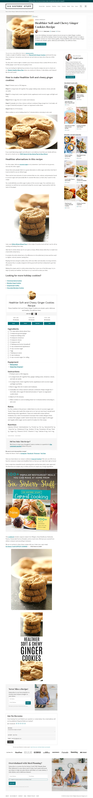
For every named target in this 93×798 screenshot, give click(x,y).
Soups (76, 6)
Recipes (13, 11)
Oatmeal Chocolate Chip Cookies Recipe (70, 127)
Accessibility (13, 796)
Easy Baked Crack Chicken (81, 155)
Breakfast (54, 6)
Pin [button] (49, 323)
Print (25, 323)
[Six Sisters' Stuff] (19, 6)
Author (10, 735)
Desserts (64, 6)
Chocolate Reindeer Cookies (15, 288)
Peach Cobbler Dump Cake (68, 155)
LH (86, 796)
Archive (9, 11)
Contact (20, 796)
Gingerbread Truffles (13, 285)
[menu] (85, 6)
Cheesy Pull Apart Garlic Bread (81, 126)
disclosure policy (30, 53)
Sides (72, 6)
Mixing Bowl (14, 364)
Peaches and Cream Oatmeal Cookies (69, 205)
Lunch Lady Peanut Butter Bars (70, 180)
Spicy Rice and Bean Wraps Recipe (70, 102)
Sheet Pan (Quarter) (16, 367)
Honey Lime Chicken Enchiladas (81, 180)
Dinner (59, 6)
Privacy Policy (31, 796)
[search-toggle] (81, 6)
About (7, 796)
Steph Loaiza (46, 31)
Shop (37, 796)
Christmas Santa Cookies (14, 281)
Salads (68, 6)
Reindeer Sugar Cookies (14, 283)
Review (38, 323)
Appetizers (48, 6)
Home (7, 11)
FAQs (25, 796)
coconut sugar (23, 164)
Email (9, 738)
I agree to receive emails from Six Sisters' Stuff (21, 779)
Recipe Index (42, 6)
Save (13, 323)
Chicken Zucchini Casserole (81, 204)
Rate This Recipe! (11, 723)
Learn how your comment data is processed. (40, 747)
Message (10, 728)
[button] (28, 779)
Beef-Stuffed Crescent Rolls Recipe (80, 96)
